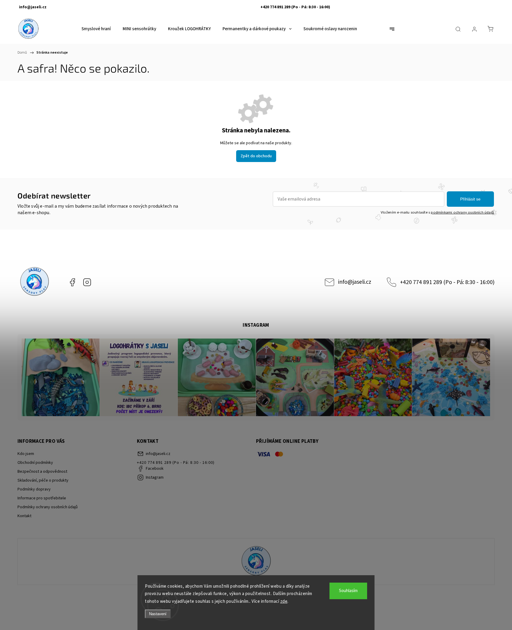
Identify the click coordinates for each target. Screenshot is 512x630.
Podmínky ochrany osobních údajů (47, 507)
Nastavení (158, 614)
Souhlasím (348, 591)
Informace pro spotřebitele (41, 498)
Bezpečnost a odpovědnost (42, 471)
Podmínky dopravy (34, 489)
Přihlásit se (470, 199)
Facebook (72, 282)
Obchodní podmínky (35, 463)
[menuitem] (96, 29)
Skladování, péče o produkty (42, 480)
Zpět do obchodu (256, 156)
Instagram (87, 282)
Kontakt (24, 516)
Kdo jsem (25, 454)
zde (284, 601)
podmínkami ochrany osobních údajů (462, 212)
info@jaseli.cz (354, 282)
